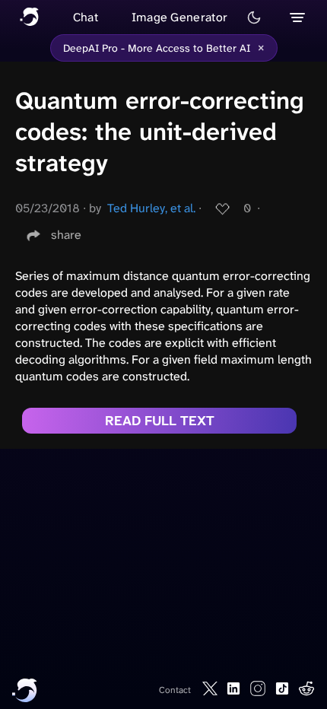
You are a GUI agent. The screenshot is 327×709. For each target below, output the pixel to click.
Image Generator (180, 17)
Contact (175, 690)
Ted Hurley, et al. (151, 208)
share (66, 235)
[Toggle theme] (254, 17)
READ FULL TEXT (159, 421)
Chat (85, 17)
